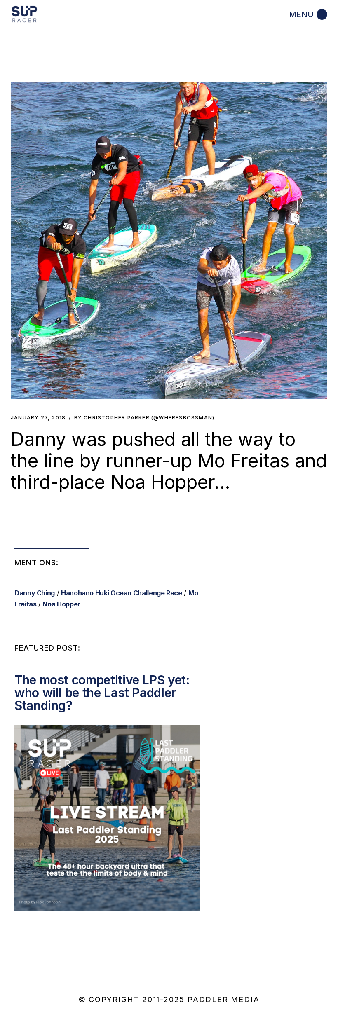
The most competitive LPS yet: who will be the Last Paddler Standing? (102, 692)
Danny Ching (34, 593)
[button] (169, 240)
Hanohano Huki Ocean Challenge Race (121, 593)
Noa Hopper (61, 604)
